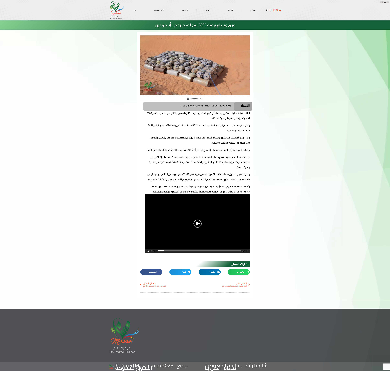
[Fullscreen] (148, 251)
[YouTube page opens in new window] (280, 10)
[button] (197, 224)
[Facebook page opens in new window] (271, 10)
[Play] (247, 251)
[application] (197, 223)
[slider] (199, 250)
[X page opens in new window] (274, 10)
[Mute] (151, 251)
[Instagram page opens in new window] (277, 10)
